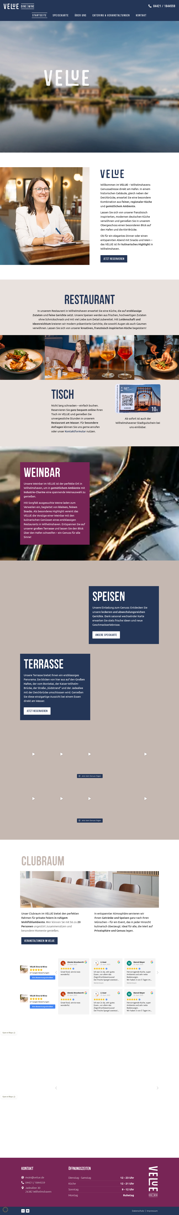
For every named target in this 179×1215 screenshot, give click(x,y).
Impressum (152, 1210)
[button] (157, 973)
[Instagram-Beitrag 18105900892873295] (89, 754)
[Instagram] (23, 1211)
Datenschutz (138, 1210)
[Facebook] (27, 1211)
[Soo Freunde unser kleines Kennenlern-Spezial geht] (145, 754)
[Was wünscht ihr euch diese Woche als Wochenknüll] (33, 754)
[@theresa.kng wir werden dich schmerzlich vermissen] (117, 754)
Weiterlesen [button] (65, 983)
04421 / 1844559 (164, 6)
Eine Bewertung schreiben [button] (42, 977)
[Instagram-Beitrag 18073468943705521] (61, 754)
